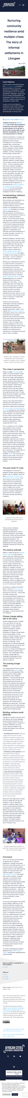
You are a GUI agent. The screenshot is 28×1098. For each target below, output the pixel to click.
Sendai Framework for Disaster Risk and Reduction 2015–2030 (13, 186)
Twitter (6, 975)
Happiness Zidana (10, 119)
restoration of (17, 311)
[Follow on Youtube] (20, 1056)
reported (16, 670)
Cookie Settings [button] (6, 1094)
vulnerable (16, 372)
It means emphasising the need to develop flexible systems (12, 251)
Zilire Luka (20, 119)
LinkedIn (6, 977)
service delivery (18, 589)
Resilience (6, 209)
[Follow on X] (8, 1056)
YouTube (6, 979)
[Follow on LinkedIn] (14, 1056)
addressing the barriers (10, 874)
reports (10, 453)
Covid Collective (10, 86)
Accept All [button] (15, 1094)
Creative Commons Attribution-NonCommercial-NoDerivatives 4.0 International (13, 1010)
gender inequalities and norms (12, 276)
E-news (6, 967)
